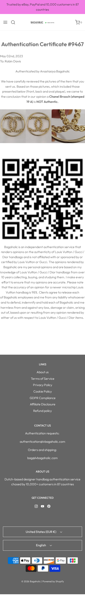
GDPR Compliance (43, 398)
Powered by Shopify (53, 581)
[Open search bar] (14, 22)
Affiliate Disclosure (42, 404)
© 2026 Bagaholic (31, 581)
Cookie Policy (42, 391)
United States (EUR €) (41, 532)
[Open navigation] (5, 22)
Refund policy (42, 411)
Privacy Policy (42, 385)
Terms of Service (42, 379)
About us (43, 372)
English (41, 545)
